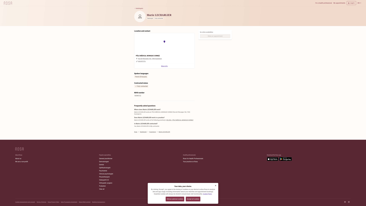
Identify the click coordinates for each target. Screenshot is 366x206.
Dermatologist (104, 162)
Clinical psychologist (106, 174)
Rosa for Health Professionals (193, 158)
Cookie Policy (207, 194)
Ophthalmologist (104, 168)
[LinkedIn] (349, 202)
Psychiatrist (103, 171)
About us (18, 158)
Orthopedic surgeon (105, 183)
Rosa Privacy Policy (53, 202)
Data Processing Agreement (69, 202)
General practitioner (105, 158)
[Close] (215, 185)
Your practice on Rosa (190, 162)
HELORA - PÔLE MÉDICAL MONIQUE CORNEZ (179, 120)
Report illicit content (85, 202)
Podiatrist (102, 186)
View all (101, 189)
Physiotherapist (104, 177)
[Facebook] (345, 202)
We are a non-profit (21, 162)
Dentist (101, 165)
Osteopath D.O (104, 180)
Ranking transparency (98, 202)
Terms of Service (41, 202)
